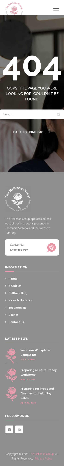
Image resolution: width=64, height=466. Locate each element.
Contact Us (16, 322)
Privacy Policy (43, 458)
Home (13, 278)
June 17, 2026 (27, 359)
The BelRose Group (41, 454)
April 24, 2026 (28, 402)
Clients (13, 315)
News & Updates (20, 300)
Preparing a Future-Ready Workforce (38, 372)
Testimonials (17, 307)
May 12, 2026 (27, 379)
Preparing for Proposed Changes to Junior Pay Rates (37, 393)
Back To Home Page (29, 132)
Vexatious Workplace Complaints (35, 353)
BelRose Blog (18, 293)
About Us (15, 286)
